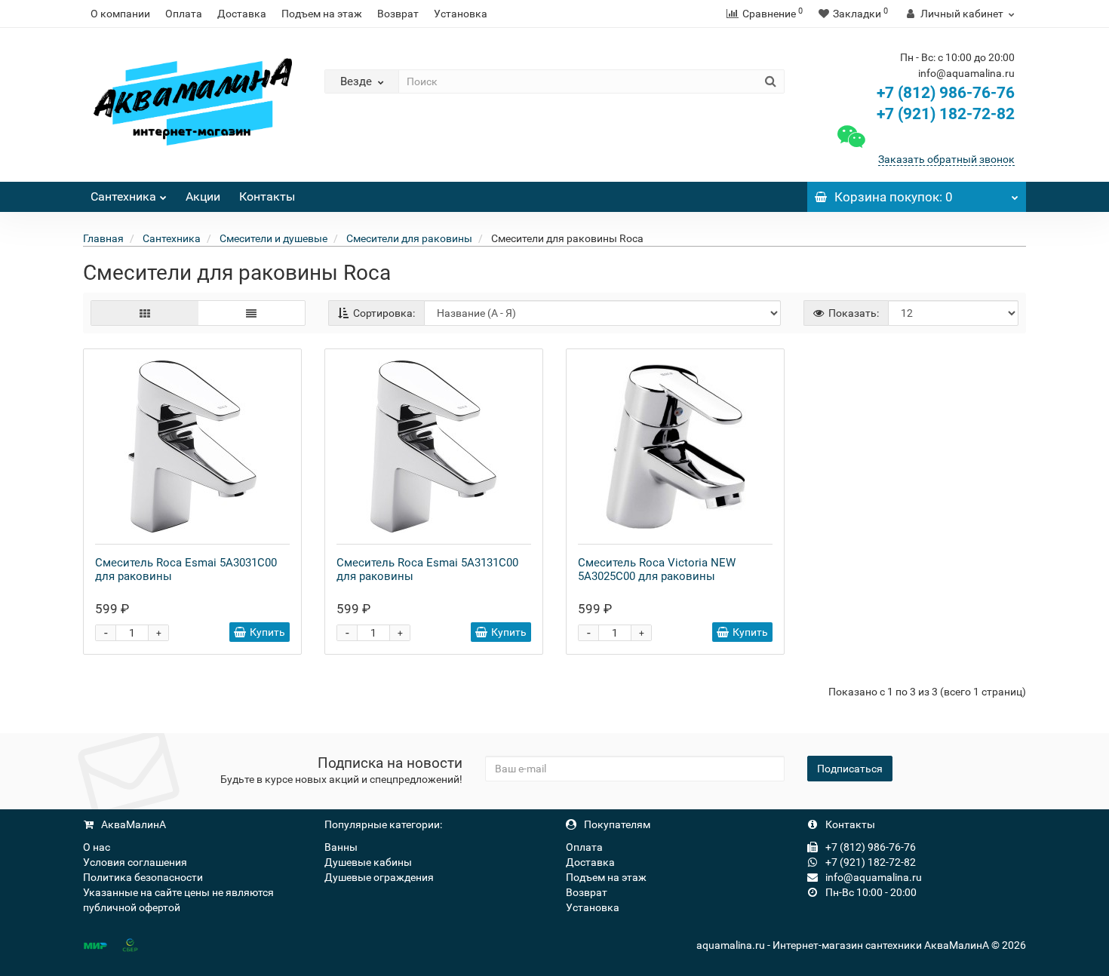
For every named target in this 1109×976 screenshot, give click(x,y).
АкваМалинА (132, 824)
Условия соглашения (135, 862)
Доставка (241, 14)
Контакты (267, 196)
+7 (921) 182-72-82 (944, 114)
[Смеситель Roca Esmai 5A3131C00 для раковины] (433, 447)
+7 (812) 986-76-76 (946, 93)
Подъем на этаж (321, 14)
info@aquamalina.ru (872, 877)
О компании (120, 14)
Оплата (183, 14)
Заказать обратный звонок (946, 159)
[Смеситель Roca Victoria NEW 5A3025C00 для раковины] (675, 447)
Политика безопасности (143, 877)
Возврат (398, 14)
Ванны (341, 847)
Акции (203, 196)
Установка (460, 14)
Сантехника (123, 196)
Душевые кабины (368, 862)
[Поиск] (770, 81)
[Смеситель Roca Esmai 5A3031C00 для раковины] (192, 447)
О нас (96, 847)
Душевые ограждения (379, 877)
